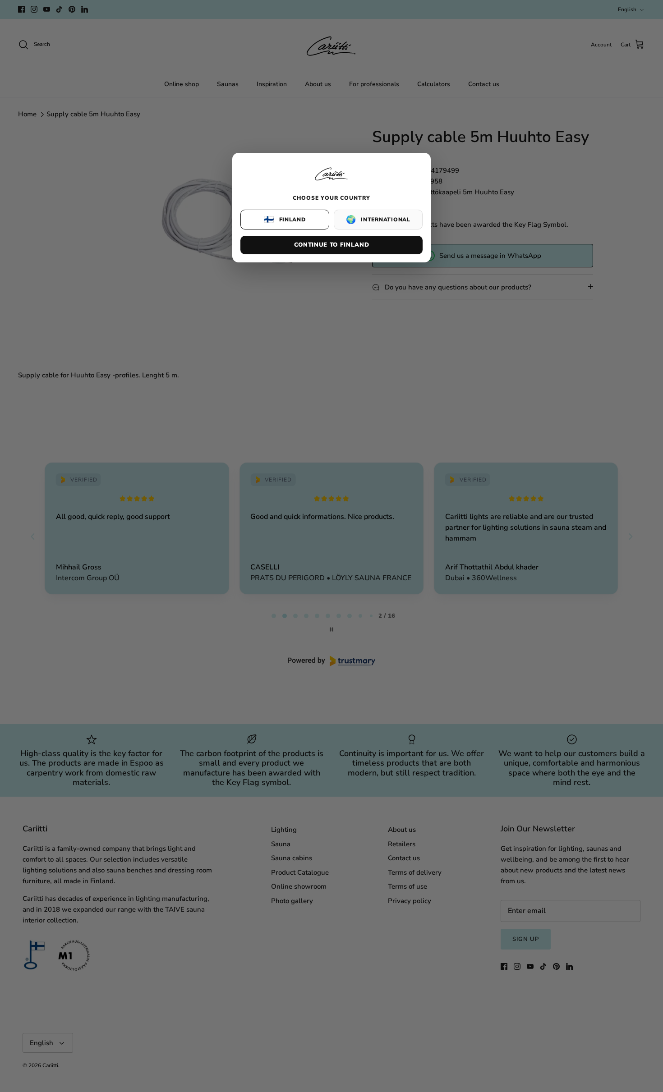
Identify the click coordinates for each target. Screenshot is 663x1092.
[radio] (284, 219)
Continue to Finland (331, 245)
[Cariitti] (331, 181)
